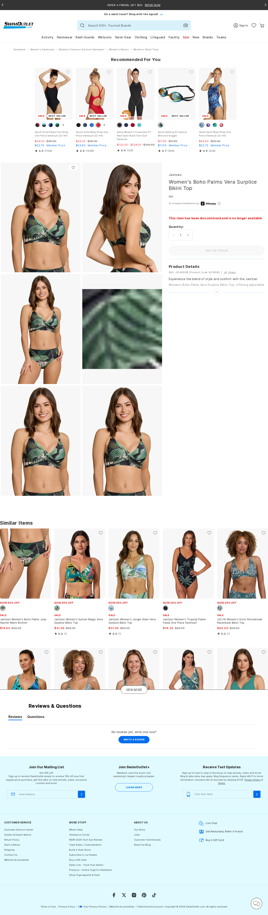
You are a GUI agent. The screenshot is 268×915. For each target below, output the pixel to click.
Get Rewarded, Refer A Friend (224, 831)
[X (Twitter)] (123, 895)
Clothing (141, 37)
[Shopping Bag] (262, 25)
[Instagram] (134, 895)
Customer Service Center (18, 829)
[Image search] (186, 25)
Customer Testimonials (147, 839)
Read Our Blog (142, 844)
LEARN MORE (134, 787)
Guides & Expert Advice (17, 834)
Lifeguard (158, 37)
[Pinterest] (144, 895)
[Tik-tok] (154, 895)
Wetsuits (105, 37)
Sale (186, 37)
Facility (174, 37)
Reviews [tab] (15, 717)
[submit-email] (81, 794)
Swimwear (64, 37)
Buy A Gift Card (215, 840)
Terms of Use (48, 906)
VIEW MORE (134, 690)
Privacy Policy (253, 779)
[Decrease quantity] (173, 235)
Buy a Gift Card (77, 859)
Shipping (9, 849)
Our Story (139, 829)
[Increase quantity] (188, 235)
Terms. (221, 783)
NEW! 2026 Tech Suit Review (85, 839)
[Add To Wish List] (73, 167)
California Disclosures (150, 906)
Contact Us (10, 854)
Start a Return (12, 844)
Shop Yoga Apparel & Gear (84, 874)
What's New (76, 829)
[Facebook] (113, 895)
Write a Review (137, 740)
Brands (208, 37)
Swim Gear (123, 37)
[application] (256, 903)
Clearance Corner (79, 834)
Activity (47, 37)
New (196, 37)
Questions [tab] (35, 717)
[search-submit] (82, 25)
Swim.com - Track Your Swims (86, 864)
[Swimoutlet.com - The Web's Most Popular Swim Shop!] (18, 25)
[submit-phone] (256, 794)
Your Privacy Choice (95, 906)
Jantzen (175, 175)
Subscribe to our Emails (83, 854)
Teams (221, 37)
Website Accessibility (16, 859)
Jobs (137, 834)
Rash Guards (85, 37)
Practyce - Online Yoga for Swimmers (90, 869)
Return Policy (11, 839)
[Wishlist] (253, 25)
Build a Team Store (80, 849)
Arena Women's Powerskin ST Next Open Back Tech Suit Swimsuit (134, 136)
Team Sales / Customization (85, 844)
